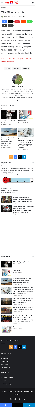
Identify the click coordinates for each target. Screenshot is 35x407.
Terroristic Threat (18, 326)
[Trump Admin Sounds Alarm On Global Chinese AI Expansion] (6, 310)
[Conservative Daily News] (12, 2)
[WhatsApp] (30, 21)
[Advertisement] (17, 235)
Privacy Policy (7, 384)
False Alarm (22, 120)
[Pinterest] (17, 21)
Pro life (16, 68)
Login (4, 380)
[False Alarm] (26, 114)
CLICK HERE (18, 170)
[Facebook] (4, 21)
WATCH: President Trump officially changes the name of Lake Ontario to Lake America (22, 199)
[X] (11, 21)
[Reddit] (23, 21)
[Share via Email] (4, 25)
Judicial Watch (5, 361)
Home (4, 7)
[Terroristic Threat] (6, 329)
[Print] (11, 25)
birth (8, 68)
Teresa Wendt (7, 16)
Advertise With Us (8, 377)
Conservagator (5, 358)
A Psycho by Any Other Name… (23, 262)
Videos (26, 68)
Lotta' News (4, 364)
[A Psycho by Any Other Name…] (9, 114)
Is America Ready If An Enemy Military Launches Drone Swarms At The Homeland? (8, 141)
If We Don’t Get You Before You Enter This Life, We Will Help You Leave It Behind (23, 300)
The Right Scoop (5, 367)
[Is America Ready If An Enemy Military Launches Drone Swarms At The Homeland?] (9, 132)
